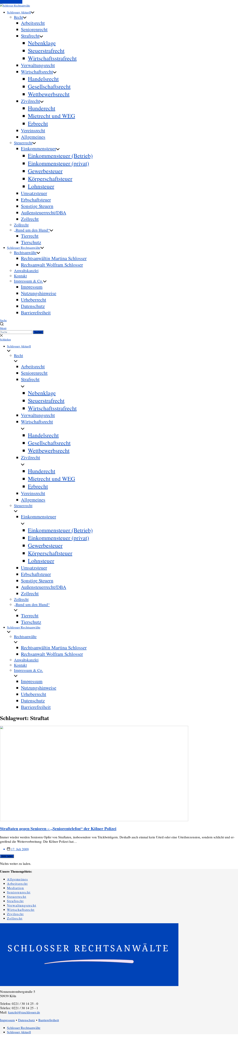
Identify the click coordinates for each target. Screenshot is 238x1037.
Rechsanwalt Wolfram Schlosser (52, 264)
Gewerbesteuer (45, 171)
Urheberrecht (33, 299)
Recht (18, 17)
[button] (119, 328)
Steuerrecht (23, 142)
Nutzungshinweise (38, 293)
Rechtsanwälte (25, 252)
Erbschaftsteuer (36, 199)
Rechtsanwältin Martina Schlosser (54, 258)
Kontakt (20, 275)
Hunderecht (41, 108)
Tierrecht (30, 236)
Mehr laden (7, 856)
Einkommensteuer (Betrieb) (60, 155)
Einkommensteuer (38, 148)
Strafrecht (30, 36)
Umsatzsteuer (34, 193)
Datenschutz (33, 306)
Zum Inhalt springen (11, 2)
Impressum (32, 287)
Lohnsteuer (41, 186)
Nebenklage (42, 43)
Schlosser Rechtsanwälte (23, 247)
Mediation (15, 888)
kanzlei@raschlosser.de (24, 1012)
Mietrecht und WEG (51, 115)
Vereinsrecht (33, 130)
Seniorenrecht (34, 29)
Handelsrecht (43, 78)
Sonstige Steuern (37, 206)
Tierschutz (31, 242)
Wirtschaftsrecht (37, 71)
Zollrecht (30, 219)
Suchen (38, 332)
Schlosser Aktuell (19, 12)
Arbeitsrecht (33, 23)
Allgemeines (33, 137)
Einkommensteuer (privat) (58, 163)
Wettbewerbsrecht (49, 94)
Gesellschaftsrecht (49, 86)
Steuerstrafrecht (46, 50)
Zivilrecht (30, 101)
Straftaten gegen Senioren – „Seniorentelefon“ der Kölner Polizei (58, 828)
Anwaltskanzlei (26, 270)
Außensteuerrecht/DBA (43, 212)
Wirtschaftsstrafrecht (52, 58)
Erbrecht (38, 123)
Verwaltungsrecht (38, 65)
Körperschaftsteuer (50, 178)
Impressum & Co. (28, 281)
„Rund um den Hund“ (32, 230)
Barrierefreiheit (36, 312)
